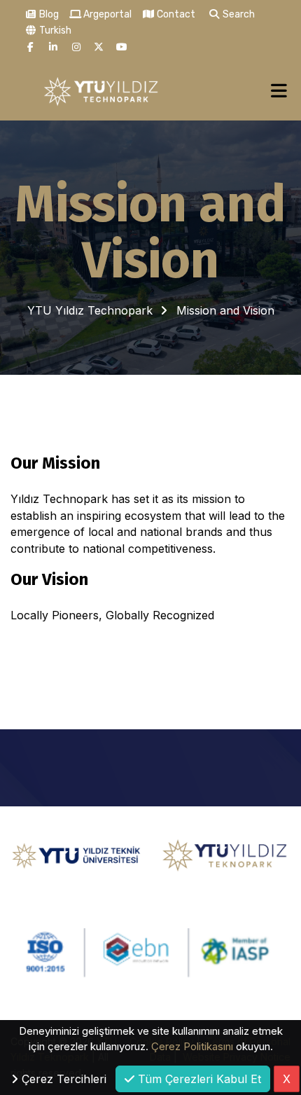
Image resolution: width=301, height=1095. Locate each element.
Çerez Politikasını (192, 1046)
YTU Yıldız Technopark (90, 310)
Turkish (54, 30)
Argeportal (106, 14)
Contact (175, 14)
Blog (48, 14)
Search (237, 14)
